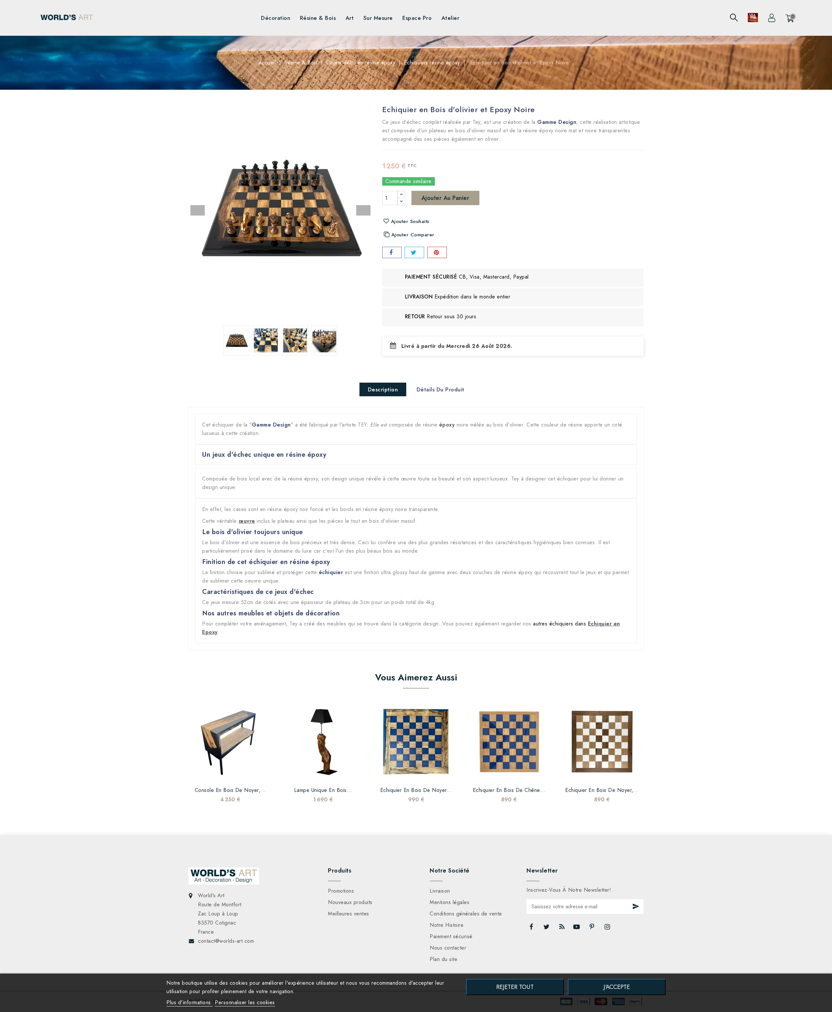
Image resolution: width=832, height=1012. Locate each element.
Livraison (440, 891)
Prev (197, 210)
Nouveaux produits (350, 902)
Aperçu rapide (238, 773)
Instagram (608, 928)
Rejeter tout (515, 986)
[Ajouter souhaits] (206, 773)
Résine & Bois (318, 18)
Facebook (531, 928)
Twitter (547, 928)
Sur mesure (378, 18)
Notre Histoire (446, 925)
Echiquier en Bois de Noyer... (416, 790)
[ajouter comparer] (222, 773)
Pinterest (592, 928)
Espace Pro (417, 18)
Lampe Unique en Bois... (323, 790)
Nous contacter (448, 948)
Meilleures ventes (348, 913)
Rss (562, 928)
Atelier (450, 18)
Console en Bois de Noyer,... (230, 790)
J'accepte (617, 986)
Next (363, 210)
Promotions (341, 891)
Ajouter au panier (446, 198)
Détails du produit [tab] (440, 389)
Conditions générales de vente (466, 913)
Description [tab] (383, 389)
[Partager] (392, 252)
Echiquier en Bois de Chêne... (509, 790)
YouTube (577, 928)
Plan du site (443, 959)
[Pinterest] (437, 252)
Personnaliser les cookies (245, 1002)
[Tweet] (414, 252)
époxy (447, 424)
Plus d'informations (189, 1002)
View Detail (254, 773)
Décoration (275, 18)
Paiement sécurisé (451, 936)
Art (349, 18)
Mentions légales (449, 902)
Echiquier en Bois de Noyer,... (602, 790)
